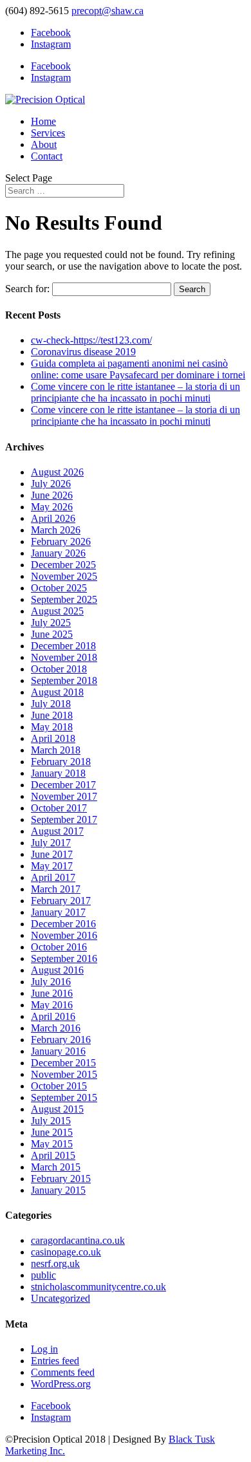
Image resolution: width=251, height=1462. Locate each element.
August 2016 (57, 970)
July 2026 (51, 483)
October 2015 (59, 1085)
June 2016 (52, 993)
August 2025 (57, 611)
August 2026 (57, 472)
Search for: (27, 288)
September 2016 (64, 958)
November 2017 (64, 796)
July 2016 (51, 981)
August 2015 (57, 1109)
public (43, 1275)
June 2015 (52, 1132)
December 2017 (63, 784)
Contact (46, 156)
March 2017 (55, 889)
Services (48, 132)
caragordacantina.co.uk (78, 1240)
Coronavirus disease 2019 (83, 351)
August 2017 (57, 831)
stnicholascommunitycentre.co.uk (98, 1286)
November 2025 (64, 576)
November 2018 (64, 657)
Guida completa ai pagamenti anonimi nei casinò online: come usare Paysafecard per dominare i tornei (138, 369)
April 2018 (53, 738)
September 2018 (64, 680)
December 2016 (63, 923)
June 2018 (52, 715)
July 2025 (51, 622)
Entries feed (55, 1360)
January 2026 (58, 553)
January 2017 (58, 912)
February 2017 (61, 900)
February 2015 (61, 1178)
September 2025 (64, 599)
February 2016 (61, 1039)
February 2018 (61, 761)
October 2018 (59, 668)
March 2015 (55, 1166)
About (44, 144)
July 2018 (51, 703)
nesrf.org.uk (55, 1263)
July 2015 (51, 1120)
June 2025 (52, 634)
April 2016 (53, 1016)
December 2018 (63, 645)
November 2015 (64, 1074)
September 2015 (64, 1097)
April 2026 (53, 518)
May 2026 (52, 506)
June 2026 (52, 495)
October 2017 (59, 807)
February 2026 (61, 541)
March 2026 (55, 529)
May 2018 (52, 726)
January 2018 (58, 773)
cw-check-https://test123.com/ (91, 340)
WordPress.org (61, 1383)
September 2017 (64, 819)
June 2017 (52, 854)
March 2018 (55, 750)
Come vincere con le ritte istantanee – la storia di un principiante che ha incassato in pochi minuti (135, 392)
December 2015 (63, 1062)
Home (43, 121)
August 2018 (57, 692)
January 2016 (58, 1051)
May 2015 (52, 1143)
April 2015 (53, 1155)
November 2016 (64, 935)
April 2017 (53, 877)
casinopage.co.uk (66, 1251)
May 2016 (52, 1004)
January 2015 (58, 1190)
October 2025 (59, 587)
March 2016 (55, 1027)
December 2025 (63, 564)
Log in (44, 1349)
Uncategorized (60, 1298)
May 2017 (52, 865)
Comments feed (63, 1372)
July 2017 (51, 842)
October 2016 (59, 946)
